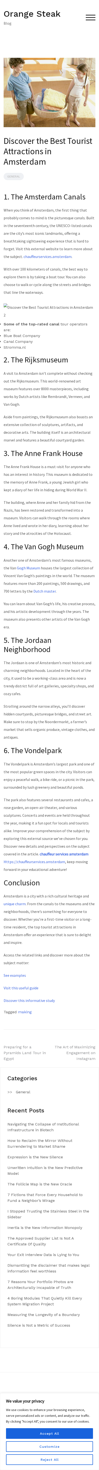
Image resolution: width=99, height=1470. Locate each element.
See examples (15, 975)
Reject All (50, 1460)
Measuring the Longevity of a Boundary (43, 1314)
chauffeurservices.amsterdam (48, 256)
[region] (49, 1431)
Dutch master (44, 591)
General (13, 176)
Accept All (49, 1433)
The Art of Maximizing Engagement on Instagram (75, 1053)
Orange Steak (32, 14)
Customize (49, 1446)
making (25, 1012)
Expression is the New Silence (35, 1157)
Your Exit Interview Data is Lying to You (43, 1254)
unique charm (15, 903)
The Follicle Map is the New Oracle (39, 1184)
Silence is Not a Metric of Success (38, 1325)
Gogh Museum (28, 568)
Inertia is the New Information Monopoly (44, 1227)
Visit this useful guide (21, 987)
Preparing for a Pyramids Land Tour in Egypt (25, 1053)
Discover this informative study (29, 1000)
